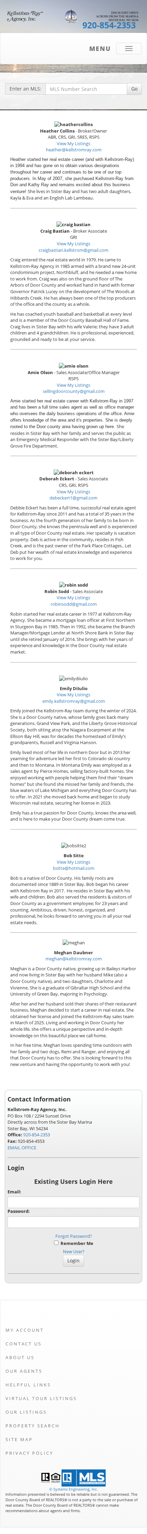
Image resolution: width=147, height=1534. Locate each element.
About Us (20, 1357)
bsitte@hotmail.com (73, 868)
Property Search (32, 1426)
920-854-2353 (36, 1135)
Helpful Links (28, 1385)
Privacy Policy (29, 1453)
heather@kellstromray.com (74, 150)
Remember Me (75, 1243)
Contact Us (23, 1344)
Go (134, 88)
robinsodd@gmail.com (74, 604)
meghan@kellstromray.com (73, 959)
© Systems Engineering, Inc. (73, 1489)
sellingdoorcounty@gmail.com (74, 391)
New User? (73, 1251)
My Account (24, 1330)
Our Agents (23, 1371)
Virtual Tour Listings (41, 1398)
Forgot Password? (73, 1236)
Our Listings (26, 1412)
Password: (19, 1211)
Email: (14, 1192)
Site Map (19, 1439)
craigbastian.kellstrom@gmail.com (73, 250)
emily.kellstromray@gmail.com (73, 701)
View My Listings (73, 143)
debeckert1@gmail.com (73, 498)
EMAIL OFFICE (22, 1148)
